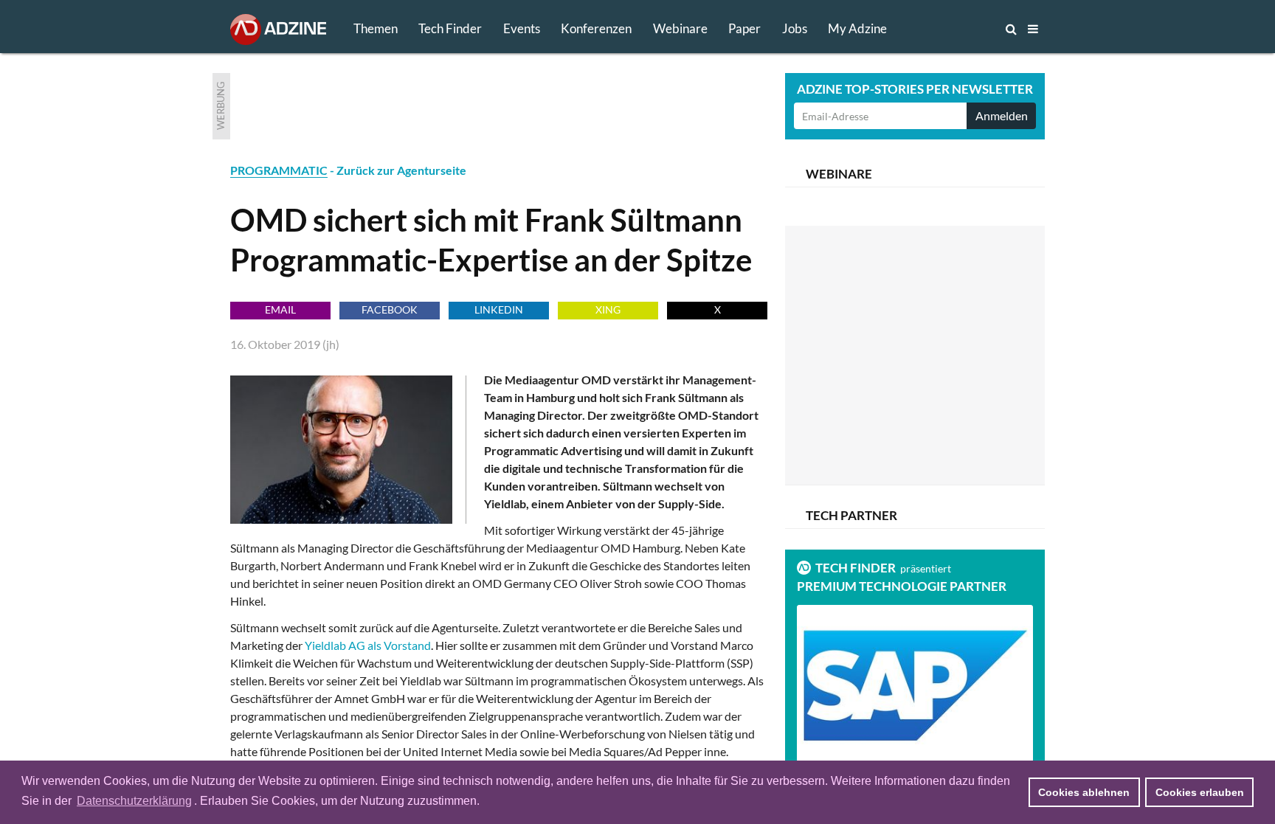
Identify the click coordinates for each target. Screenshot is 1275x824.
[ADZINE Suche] (962, 28)
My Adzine (857, 28)
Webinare (680, 28)
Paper (744, 28)
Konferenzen (596, 28)
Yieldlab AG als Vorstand (368, 645)
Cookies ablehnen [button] (1084, 792)
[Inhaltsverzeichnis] (1033, 28)
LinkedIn (498, 309)
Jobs (794, 28)
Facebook (390, 309)
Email (280, 309)
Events (521, 28)
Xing (608, 309)
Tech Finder (450, 28)
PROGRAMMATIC (279, 170)
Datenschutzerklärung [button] (134, 800)
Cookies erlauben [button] (1199, 792)
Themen (375, 28)
